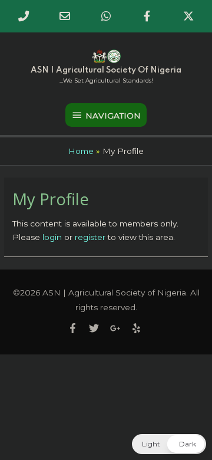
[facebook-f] (77, 328)
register (90, 237)
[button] (169, 444)
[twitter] (98, 328)
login (52, 237)
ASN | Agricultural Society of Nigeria (106, 70)
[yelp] (137, 328)
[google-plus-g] (119, 328)
